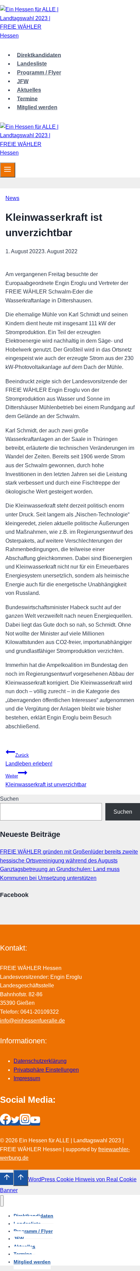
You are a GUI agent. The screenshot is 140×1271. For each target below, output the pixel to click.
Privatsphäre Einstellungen (46, 1070)
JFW (23, 81)
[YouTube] (35, 1123)
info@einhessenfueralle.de (32, 1021)
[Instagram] (25, 1123)
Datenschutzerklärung (40, 1061)
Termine (27, 98)
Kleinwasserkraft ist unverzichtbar (45, 780)
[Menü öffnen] (7, 169)
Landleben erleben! (28, 760)
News (12, 198)
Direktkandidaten (39, 55)
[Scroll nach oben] (6, 1179)
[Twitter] (15, 1123)
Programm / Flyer (39, 72)
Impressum (27, 1078)
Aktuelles (29, 90)
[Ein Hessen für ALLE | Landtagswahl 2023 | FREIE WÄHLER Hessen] (30, 36)
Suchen (9, 799)
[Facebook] (5, 1123)
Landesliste (32, 64)
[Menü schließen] (2, 1200)
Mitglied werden (37, 107)
